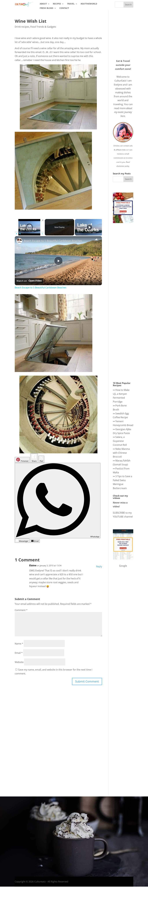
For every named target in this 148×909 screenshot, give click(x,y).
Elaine (32, 565)
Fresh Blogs (46, 8)
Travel (71, 4)
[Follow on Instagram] (114, 847)
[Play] (16, 233)
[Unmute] (20, 233)
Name (19, 643)
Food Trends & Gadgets (43, 26)
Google (123, 565)
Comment (21, 610)
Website (19, 662)
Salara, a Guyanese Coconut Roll (120, 440)
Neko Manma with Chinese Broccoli (121, 452)
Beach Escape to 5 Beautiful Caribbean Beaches (53, 240)
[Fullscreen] (42, 233)
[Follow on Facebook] (108, 847)
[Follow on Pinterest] (131, 847)
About (43, 4)
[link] (19, 241)
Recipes (57, 4)
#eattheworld (89, 4)
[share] (96, 239)
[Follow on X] (120, 847)
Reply (99, 566)
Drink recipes (22, 26)
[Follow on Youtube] (125, 847)
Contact (64, 8)
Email (19, 652)
